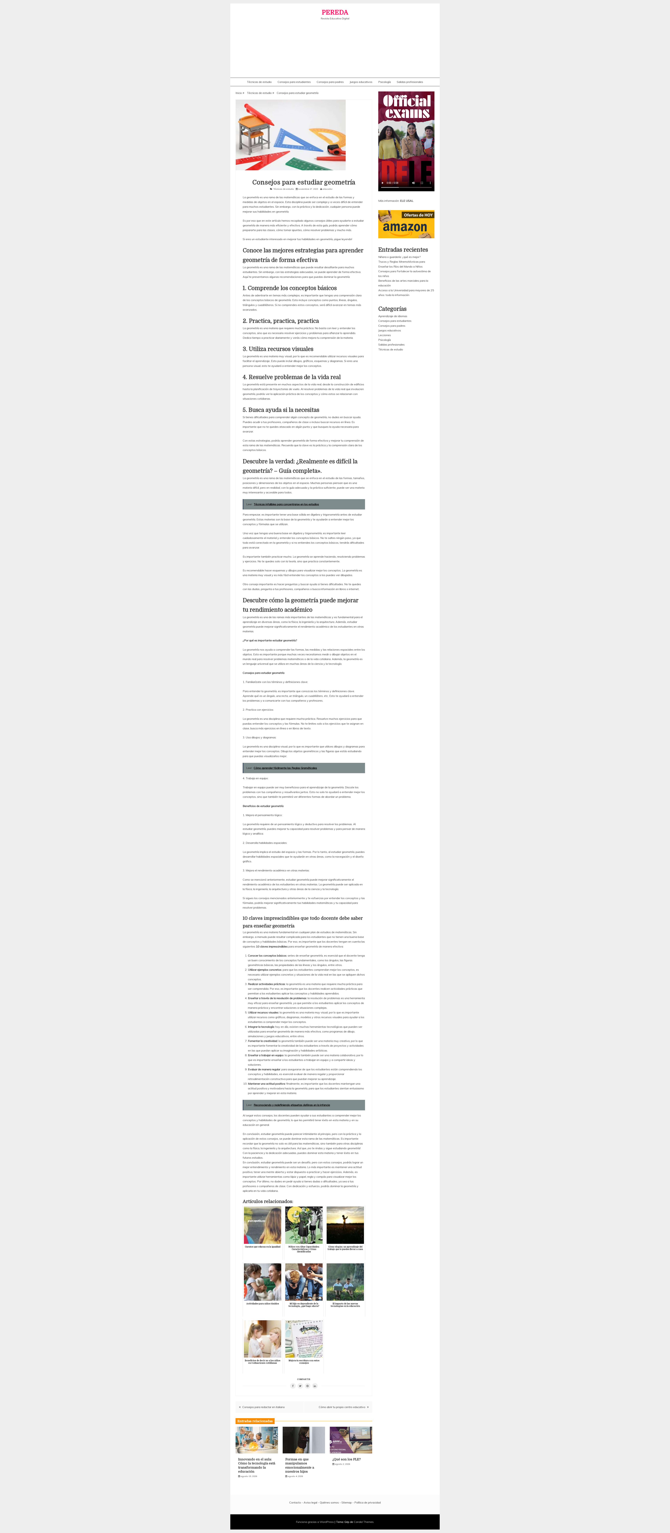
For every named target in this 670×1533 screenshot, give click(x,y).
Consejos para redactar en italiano (263, 1407)
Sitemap (346, 1502)
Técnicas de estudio (259, 82)
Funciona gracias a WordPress (315, 1522)
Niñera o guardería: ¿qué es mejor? (399, 257)
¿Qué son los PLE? (346, 1459)
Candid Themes (364, 1522)
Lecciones (384, 335)
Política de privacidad (367, 1502)
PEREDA (335, 12)
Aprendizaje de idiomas (392, 316)
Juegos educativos (361, 82)
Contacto (295, 1502)
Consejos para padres (330, 82)
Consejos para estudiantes (294, 82)
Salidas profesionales (410, 82)
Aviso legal (310, 1502)
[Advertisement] (335, 46)
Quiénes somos (329, 1502)
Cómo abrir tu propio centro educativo (342, 1407)
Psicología (384, 82)
